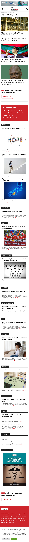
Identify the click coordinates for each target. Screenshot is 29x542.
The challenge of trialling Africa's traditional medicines (12, 34)
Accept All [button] (14, 538)
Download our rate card (10, 117)
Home (2, 12)
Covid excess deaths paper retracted (12, 424)
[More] (7, 151)
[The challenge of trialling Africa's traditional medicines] (14, 24)
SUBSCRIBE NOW (7, 96)
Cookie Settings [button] (6, 538)
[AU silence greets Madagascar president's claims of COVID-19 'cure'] (14, 51)
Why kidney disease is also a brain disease (13, 370)
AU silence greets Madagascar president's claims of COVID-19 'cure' (13, 60)
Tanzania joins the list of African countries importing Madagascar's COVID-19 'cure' (12, 82)
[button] (2, 9)
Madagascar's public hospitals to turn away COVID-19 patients (13, 39)
